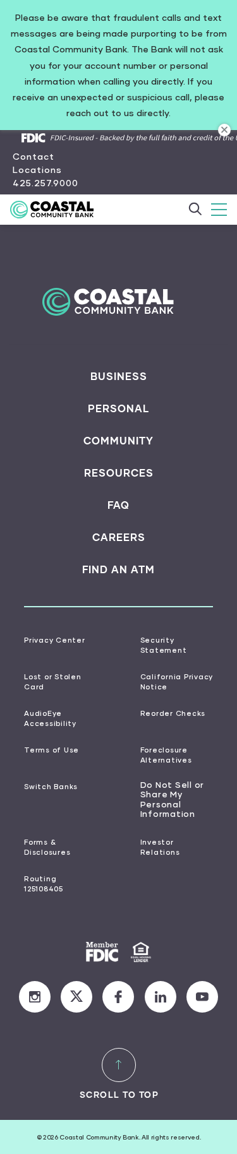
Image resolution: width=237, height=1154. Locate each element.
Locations (37, 169)
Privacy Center (54, 640)
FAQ (118, 505)
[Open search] (195, 209)
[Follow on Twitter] (76, 997)
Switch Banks (51, 786)
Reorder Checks (173, 713)
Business (118, 376)
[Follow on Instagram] (35, 997)
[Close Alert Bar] (224, 130)
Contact (33, 156)
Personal (118, 408)
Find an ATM (118, 569)
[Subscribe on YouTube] (202, 997)
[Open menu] (219, 209)
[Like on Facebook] (118, 997)
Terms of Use (51, 750)
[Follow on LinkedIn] (160, 997)
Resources (119, 473)
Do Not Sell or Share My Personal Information (172, 799)
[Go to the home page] (58, 209)
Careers (118, 537)
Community (118, 441)
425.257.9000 (45, 182)
